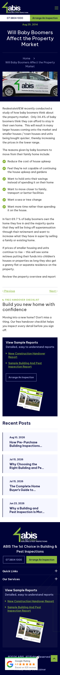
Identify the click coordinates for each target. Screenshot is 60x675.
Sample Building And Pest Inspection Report (25, 364)
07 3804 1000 (15, 18)
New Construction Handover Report (26, 355)
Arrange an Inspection (45, 18)
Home (26, 58)
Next (53, 291)
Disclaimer (40, 669)
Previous (9, 291)
